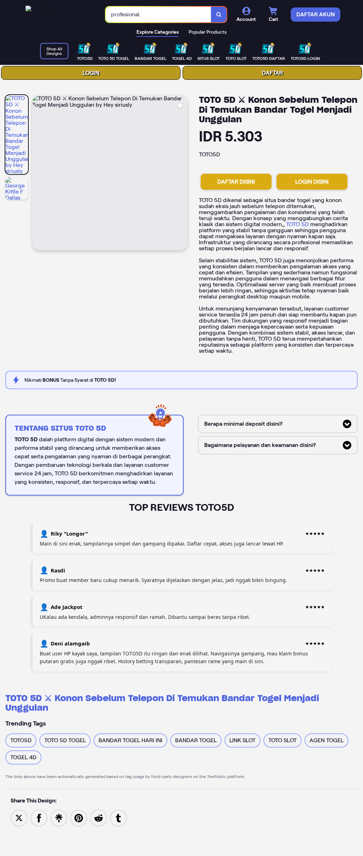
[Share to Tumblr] (118, 818)
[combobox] (158, 15)
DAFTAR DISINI (236, 182)
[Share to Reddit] (98, 818)
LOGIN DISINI (312, 182)
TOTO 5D (297, 224)
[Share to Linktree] (58, 818)
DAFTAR (272, 73)
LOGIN (91, 73)
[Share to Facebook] (39, 818)
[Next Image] (182, 174)
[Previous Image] (38, 174)
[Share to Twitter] (19, 818)
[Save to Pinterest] (78, 818)
